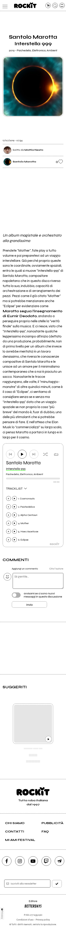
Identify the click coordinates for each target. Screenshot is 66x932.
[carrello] (48, 5)
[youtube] (33, 861)
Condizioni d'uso (25, 919)
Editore (30, 903)
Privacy (2, 915)
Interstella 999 (16, 469)
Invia (29, 605)
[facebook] (6, 861)
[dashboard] (62, 5)
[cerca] (55, 5)
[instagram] (20, 861)
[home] (25, 5)
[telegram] (59, 861)
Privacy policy (43, 919)
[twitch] (46, 861)
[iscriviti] (57, 883)
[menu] (4, 5)
